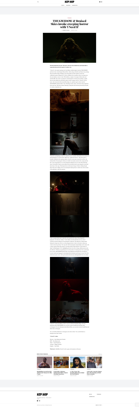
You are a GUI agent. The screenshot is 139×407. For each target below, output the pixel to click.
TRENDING (68, 5)
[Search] (38, 2)
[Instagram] (101, 1)
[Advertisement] (69, 10)
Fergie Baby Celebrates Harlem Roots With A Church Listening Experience (61, 373)
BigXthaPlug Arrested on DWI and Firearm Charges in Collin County (44, 373)
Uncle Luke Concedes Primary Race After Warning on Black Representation (94, 373)
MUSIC (63, 5)
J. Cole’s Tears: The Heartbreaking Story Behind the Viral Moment (77, 373)
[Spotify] (99, 1)
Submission (74, 5)
